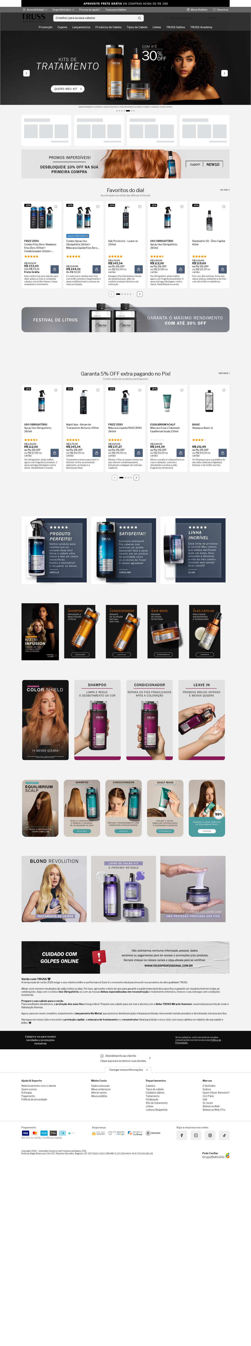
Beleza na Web (211, 1106)
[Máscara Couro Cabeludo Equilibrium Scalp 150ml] (167, 401)
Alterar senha (99, 1092)
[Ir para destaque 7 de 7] (134, 110)
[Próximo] (139, 294)
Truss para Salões (115, 9)
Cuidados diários (155, 1092)
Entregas (26, 1092)
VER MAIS (223, 373)
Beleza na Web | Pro (214, 1109)
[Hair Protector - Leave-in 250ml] (125, 217)
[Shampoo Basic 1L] (209, 401)
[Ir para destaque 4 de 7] (124, 110)
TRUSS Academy (201, 27)
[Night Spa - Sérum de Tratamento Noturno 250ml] (83, 401)
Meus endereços (101, 1089)
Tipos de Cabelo (137, 27)
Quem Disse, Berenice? (216, 1092)
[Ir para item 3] (125, 294)
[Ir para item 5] (130, 294)
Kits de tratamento (157, 1102)
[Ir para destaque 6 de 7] (130, 110)
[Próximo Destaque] (224, 73)
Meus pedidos (99, 1096)
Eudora (207, 1089)
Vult (205, 1099)
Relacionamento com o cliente (38, 1085)
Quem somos (29, 1089)
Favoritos (222, 9)
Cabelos (150, 1085)
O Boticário (209, 1085)
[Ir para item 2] (122, 294)
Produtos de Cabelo (108, 27)
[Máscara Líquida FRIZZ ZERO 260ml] (125, 401)
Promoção (45, 27)
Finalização (152, 1099)
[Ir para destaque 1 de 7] (117, 110)
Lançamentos (81, 27)
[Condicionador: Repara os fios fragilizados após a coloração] (149, 720)
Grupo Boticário (61, 9)
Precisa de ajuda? (89, 9)
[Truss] (33, 18)
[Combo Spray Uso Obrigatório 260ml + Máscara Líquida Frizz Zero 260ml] (83, 217)
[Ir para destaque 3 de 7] (121, 110)
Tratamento (152, 1096)
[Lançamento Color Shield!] (45, 720)
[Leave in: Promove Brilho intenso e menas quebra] (202, 720)
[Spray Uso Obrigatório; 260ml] (167, 217)
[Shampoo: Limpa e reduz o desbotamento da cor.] (97, 720)
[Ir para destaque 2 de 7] (119, 110)
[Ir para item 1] (118, 294)
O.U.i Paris (208, 1096)
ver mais (224, 190)
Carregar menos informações (126, 1069)
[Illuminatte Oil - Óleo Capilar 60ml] (209, 217)
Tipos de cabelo (155, 1089)
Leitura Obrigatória (156, 1109)
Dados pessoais (100, 1085)
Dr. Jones (208, 1102)
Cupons (62, 27)
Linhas (157, 27)
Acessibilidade (35, 9)
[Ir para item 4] (127, 294)
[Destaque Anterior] (26, 73)
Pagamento (28, 1096)
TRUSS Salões (175, 27)
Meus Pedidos (199, 9)
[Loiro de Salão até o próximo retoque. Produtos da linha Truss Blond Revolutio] (123, 889)
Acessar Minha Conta (211, 18)
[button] (56, 207)
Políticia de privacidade (34, 1099)
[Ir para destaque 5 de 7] (126, 110)
